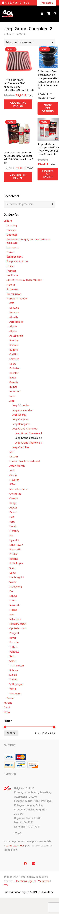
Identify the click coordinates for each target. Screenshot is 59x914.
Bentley (13, 340)
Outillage (12, 234)
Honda (13, 526)
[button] (42, 13)
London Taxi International (24, 461)
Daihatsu (14, 368)
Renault (14, 651)
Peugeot (14, 633)
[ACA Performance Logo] (7, 13)
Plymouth (15, 549)
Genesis (13, 382)
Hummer (14, 312)
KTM (12, 451)
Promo (10, 698)
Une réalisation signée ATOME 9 (22, 892)
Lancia (13, 596)
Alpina (13, 326)
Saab (12, 568)
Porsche (14, 642)
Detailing (12, 225)
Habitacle (12, 275)
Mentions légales (26, 881)
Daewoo (14, 308)
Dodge (13, 503)
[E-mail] (33, 863)
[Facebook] (25, 863)
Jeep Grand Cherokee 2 (28, 438)
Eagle (12, 377)
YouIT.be (49, 892)
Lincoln (13, 456)
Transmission (14, 294)
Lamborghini (16, 577)
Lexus (12, 572)
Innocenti (14, 391)
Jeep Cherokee (20, 447)
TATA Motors (16, 665)
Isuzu (12, 396)
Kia (11, 591)
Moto (7, 712)
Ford (12, 521)
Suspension (13, 289)
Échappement (15, 256)
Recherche (52, 204)
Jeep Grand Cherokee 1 (28, 433)
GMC (11, 303)
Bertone (14, 345)
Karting (8, 702)
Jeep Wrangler (20, 405)
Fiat (11, 517)
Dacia (12, 363)
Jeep (12, 400)
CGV (6, 885)
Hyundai (14, 540)
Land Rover (16, 544)
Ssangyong (15, 586)
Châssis (11, 252)
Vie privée (43, 881)
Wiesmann (15, 693)
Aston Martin (17, 465)
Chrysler (14, 359)
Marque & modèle (17, 298)
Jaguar (13, 507)
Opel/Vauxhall (17, 628)
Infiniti (13, 386)
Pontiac (13, 554)
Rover (12, 637)
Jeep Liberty (19, 414)
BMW (12, 484)
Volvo (12, 688)
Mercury (14, 530)
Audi (12, 470)
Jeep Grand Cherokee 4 (28, 442)
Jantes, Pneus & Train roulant (24, 280)
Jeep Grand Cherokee (24, 428)
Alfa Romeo (16, 321)
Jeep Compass (20, 419)
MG (11, 535)
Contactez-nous (15, 845)
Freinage (11, 270)
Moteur (11, 284)
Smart (12, 661)
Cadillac (14, 354)
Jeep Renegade (21, 424)
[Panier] (48, 14)
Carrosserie (13, 247)
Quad (7, 707)
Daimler (13, 373)
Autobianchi (16, 335)
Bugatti (13, 349)
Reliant (13, 558)
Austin (13, 475)
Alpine (13, 331)
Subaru (13, 670)
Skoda (13, 582)
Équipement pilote (17, 261)
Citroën (13, 498)
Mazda (13, 609)
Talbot (13, 647)
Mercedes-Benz (18, 489)
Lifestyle (11, 230)
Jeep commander (22, 410)
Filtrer (11, 733)
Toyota (13, 679)
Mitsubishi (15, 619)
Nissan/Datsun (17, 623)
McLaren (14, 479)
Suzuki (13, 675)
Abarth (13, 317)
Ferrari (13, 512)
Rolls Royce (16, 563)
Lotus (12, 600)
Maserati (14, 605)
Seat (12, 656)
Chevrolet (15, 493)
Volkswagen (16, 684)
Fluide (10, 266)
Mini (11, 614)
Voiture (8, 220)
